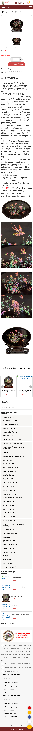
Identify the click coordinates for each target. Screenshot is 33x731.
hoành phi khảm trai (10, 483)
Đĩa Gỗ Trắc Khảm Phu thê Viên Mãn (24, 391)
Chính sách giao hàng (10, 686)
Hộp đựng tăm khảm (9, 552)
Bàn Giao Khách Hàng (10, 421)
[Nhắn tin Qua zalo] (29, 721)
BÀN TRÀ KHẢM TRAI (9, 464)
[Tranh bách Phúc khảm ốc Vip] (6, 588)
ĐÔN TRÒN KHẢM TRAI (9, 471)
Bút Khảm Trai (7, 460)
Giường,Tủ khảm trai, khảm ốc (13, 498)
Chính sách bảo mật (10, 693)
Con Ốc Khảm (7, 537)
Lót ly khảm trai (8, 529)
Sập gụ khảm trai (8, 505)
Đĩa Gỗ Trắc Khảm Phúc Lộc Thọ (8, 391)
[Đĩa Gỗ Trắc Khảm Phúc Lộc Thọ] (8, 382)
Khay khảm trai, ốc (9, 436)
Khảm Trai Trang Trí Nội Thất (12, 439)
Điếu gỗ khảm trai (9, 520)
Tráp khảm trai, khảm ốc (11, 494)
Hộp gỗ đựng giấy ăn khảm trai (13, 456)
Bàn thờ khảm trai (9, 509)
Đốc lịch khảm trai (9, 428)
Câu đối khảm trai (9, 490)
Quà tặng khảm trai (9, 541)
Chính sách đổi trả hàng (11, 682)
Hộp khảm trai (8, 452)
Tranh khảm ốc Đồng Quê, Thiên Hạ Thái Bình (20, 615)
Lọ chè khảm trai (8, 513)
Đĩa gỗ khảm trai (8, 475)
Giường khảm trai (9, 479)
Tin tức (5, 556)
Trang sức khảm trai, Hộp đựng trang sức (13, 448)
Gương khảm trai (8, 548)
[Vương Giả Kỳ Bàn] (6, 579)
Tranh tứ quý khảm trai (11, 424)
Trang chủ (5, 7)
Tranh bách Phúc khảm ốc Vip (19, 587)
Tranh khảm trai (8, 417)
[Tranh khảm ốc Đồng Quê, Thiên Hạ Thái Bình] (6, 617)
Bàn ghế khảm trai (9, 486)
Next (30, 386)
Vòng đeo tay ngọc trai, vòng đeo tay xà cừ (14, 525)
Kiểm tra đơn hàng (9, 689)
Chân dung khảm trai (10, 533)
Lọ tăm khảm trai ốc (9, 567)
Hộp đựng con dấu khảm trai (12, 443)
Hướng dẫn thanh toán (10, 679)
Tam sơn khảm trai (9, 516)
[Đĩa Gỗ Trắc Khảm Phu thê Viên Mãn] (24, 382)
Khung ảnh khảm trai (10, 544)
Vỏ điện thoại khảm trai (11, 467)
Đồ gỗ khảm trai (8, 501)
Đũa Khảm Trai (7, 563)
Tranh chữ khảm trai (10, 432)
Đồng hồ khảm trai (9, 560)
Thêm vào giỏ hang (16, 64)
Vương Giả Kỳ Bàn (16, 577)
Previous (2, 386)
